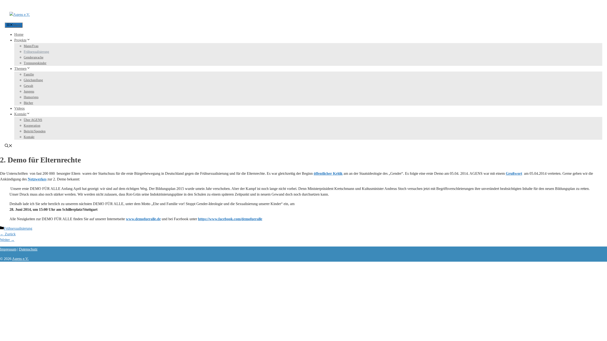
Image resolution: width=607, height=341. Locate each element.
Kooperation (32, 125)
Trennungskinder (35, 63)
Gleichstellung (33, 80)
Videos (19, 108)
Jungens (29, 91)
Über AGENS (33, 120)
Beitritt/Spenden (35, 131)
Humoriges (31, 97)
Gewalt (28, 86)
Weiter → (7, 240)
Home (18, 34)
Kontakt (20, 114)
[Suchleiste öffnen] (8, 146)
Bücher (28, 103)
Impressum (8, 249)
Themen (20, 69)
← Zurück (8, 234)
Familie (29, 74)
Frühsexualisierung (36, 52)
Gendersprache (33, 57)
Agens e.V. (20, 259)
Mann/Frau (31, 46)
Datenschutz (28, 249)
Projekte (20, 40)
